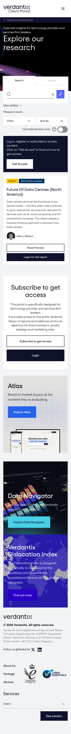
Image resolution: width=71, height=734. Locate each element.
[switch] (62, 129)
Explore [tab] (52, 80)
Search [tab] (19, 80)
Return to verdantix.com (20, 19)
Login (35, 355)
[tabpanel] (35, 94)
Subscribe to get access (36, 341)
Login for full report (35, 257)
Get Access (19, 164)
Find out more (23, 595)
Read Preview (35, 247)
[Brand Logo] (16, 9)
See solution (54, 716)
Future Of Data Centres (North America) (34, 192)
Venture (8, 682)
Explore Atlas (22, 412)
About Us (9, 665)
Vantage (9, 674)
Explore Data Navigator (29, 522)
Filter (10, 120)
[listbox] (52, 121)
